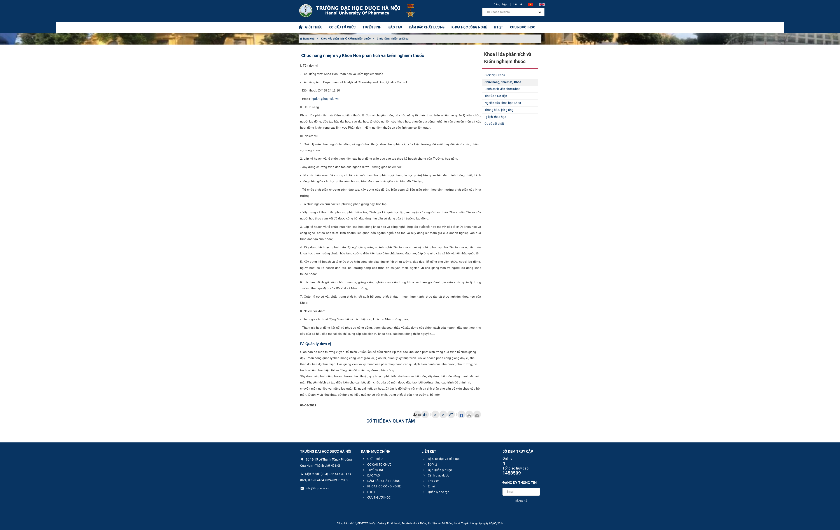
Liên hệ (517, 4)
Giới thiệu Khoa (495, 75)
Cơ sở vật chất (494, 123)
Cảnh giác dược (438, 475)
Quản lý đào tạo (438, 492)
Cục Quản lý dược (439, 470)
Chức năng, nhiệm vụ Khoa (392, 38)
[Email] (477, 414)
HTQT (371, 492)
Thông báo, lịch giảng (499, 110)
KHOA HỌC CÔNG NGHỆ (384, 486)
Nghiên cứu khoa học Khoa (503, 103)
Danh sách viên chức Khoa (502, 89)
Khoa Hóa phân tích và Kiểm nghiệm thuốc (346, 38)
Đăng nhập (500, 4)
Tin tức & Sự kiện (496, 96)
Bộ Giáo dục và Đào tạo (443, 459)
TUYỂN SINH (371, 27)
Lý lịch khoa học (495, 117)
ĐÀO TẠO (373, 475)
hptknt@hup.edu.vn (325, 98)
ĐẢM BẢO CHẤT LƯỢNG (383, 481)
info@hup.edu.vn (317, 488)
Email (431, 486)
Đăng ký (521, 501)
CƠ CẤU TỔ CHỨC (379, 464)
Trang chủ (308, 38)
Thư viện (433, 481)
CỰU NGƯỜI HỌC (379, 497)
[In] (469, 414)
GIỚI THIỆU (375, 459)
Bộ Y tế (432, 464)
